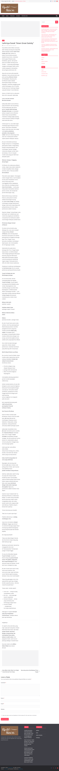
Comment (3, 682)
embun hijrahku (44, 61)
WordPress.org (44, 75)
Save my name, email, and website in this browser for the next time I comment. (19, 715)
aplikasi (18, 15)
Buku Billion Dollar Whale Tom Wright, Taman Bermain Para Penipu (10, 671)
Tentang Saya (25, 15)
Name (2, 698)
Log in (42, 69)
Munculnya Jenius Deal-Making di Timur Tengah (29, 671)
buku (7, 15)
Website (2, 709)
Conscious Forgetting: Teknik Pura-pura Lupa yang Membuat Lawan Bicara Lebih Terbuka (49, 45)
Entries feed (43, 71)
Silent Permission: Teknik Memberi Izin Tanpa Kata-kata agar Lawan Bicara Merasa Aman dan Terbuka (48, 36)
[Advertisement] (20, 29)
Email (2, 703)
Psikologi (12, 15)
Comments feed (44, 73)
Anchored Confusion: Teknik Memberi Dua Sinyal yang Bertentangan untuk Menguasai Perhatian (49, 50)
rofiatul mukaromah (13, 45)
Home (3, 15)
